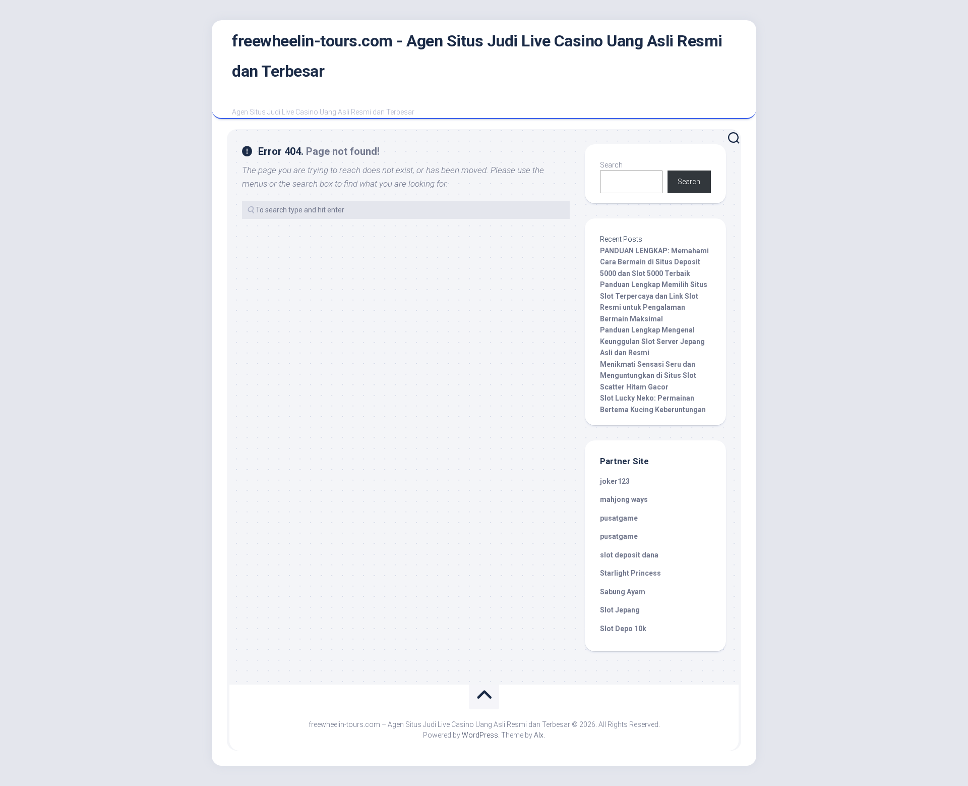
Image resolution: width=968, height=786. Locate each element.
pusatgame (619, 518)
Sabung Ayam (622, 592)
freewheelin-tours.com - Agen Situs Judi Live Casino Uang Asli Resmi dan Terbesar (477, 56)
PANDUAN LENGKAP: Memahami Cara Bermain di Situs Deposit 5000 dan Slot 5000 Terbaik (654, 262)
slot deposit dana (629, 555)
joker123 (615, 481)
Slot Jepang (620, 610)
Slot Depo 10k (623, 629)
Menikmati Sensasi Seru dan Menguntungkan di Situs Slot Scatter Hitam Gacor (648, 375)
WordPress (480, 735)
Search (611, 165)
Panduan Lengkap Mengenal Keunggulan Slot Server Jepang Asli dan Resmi (652, 341)
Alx (538, 735)
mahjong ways (624, 499)
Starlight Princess (630, 573)
